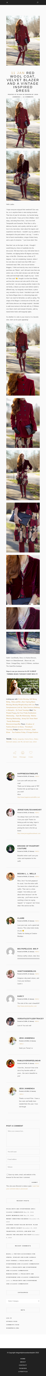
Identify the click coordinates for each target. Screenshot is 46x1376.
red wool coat (27, 742)
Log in (9, 1318)
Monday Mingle (17, 705)
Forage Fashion (33, 732)
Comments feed (12, 1324)
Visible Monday (23, 699)
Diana (8, 1254)
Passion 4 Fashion (24, 729)
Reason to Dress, (18, 727)
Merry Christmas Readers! (17, 1218)
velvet (35, 742)
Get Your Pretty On (23, 713)
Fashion (28, 94)
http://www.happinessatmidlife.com (28, 797)
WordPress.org (12, 1328)
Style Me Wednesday (22, 716)
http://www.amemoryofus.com (27, 1006)
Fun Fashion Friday (18, 732)
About (23, 1362)
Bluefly (15, 739)
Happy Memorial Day (14, 1215)
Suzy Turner (11, 1260)
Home (23, 1358)
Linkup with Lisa (29, 705)
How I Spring (26, 702)
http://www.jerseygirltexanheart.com (28, 833)
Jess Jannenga (27, 1038)
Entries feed (11, 1321)
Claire (20, 918)
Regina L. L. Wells (26, 874)
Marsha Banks (12, 1274)
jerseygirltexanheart (29, 810)
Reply (37, 776)
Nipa (8, 1267)
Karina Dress (29, 739)
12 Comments (28, 97)
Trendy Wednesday (13, 721)
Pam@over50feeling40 (29, 1061)
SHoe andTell (16, 702)
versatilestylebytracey (30, 1019)
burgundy (21, 739)
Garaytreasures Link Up (14, 707)
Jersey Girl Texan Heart (30, 718)
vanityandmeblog (26, 971)
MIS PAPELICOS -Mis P (27, 949)
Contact (23, 1365)
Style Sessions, (28, 707)
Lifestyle (23, 1371)
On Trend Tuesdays (22, 710)
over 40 (20, 742)
